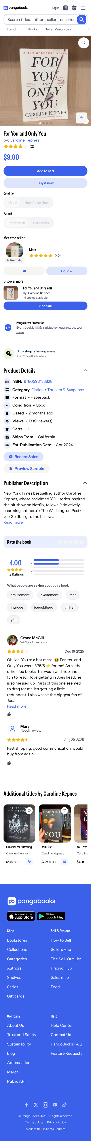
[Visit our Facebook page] (26, 1105)
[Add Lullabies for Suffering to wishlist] (29, 810)
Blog (11, 1053)
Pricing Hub (61, 968)
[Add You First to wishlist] (64, 810)
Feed (55, 987)
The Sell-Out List (66, 959)
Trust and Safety (21, 1034)
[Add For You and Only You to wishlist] (83, 42)
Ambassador (18, 1062)
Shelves (14, 977)
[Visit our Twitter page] (36, 1105)
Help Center (62, 1025)
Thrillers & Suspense (65, 389)
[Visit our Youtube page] (55, 1105)
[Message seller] (24, 271)
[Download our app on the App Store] (21, 916)
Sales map (60, 977)
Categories (17, 959)
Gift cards (15, 996)
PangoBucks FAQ (66, 1044)
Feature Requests (66, 1053)
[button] (45, 371)
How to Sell (61, 940)
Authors (14, 968)
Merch (13, 1072)
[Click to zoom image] (45, 81)
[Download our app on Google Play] (51, 916)
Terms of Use (34, 1122)
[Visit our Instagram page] (45, 1105)
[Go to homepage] (16, 8)
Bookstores (17, 940)
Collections (17, 949)
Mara (32, 249)
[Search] (81, 19)
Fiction (37, 389)
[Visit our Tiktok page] (64, 1105)
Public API (16, 1081)
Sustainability (19, 1044)
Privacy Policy (56, 1122)
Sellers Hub (61, 949)
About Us (15, 1025)
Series (12, 987)
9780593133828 (38, 381)
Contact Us (61, 1034)
